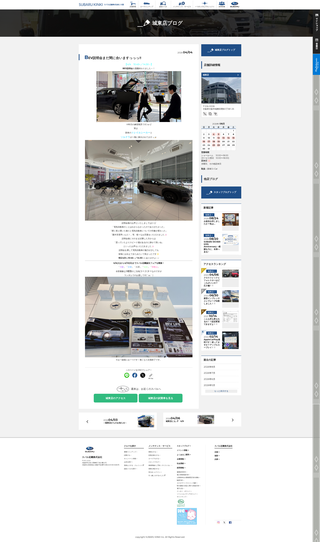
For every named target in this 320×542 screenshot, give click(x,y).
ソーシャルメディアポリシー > (187, 494)
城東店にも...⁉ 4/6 (175, 421)
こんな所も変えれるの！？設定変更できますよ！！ (212, 321)
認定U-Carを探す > (130, 469)
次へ (230, 420)
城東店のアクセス (116, 398)
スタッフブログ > (154, 462)
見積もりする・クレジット (133, 465)
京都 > (217, 452)
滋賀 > (217, 455)
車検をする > (152, 452)
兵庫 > (217, 459)
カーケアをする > (154, 459)
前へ (86, 421)
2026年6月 (209, 379)
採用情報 (222, 7)
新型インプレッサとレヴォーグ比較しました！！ (212, 301)
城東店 (206, 75)
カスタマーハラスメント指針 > (187, 483)
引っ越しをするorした (156, 475)
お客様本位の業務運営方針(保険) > (188, 477)
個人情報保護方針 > (183, 475)
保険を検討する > (154, 469)
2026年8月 (209, 367)
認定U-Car (163, 7)
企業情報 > (181, 459)
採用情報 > (181, 468)
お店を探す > (128, 462)
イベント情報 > (183, 450)
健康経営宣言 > (182, 472)
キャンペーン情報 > (130, 459)
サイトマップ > (182, 497)
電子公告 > (180, 488)
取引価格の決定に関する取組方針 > (189, 486)
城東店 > (209, 215)
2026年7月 (209, 373)
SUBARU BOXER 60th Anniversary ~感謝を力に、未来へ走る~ (212, 247)
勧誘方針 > (180, 480)
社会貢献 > (181, 463)
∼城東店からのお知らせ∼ (115, 423)
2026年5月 (209, 385)
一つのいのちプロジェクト (204, 7)
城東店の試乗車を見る (160, 398)
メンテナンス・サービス (182, 7)
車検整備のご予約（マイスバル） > (160, 465)
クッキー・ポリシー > (184, 491)
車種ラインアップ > (130, 452)
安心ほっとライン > (155, 472)
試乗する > (127, 455)
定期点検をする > (154, 455)
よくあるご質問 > (184, 455)
